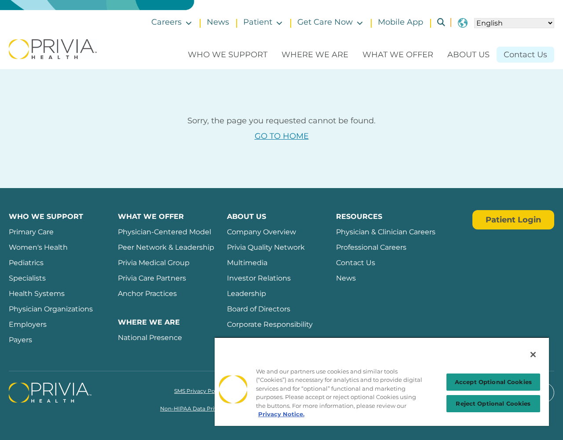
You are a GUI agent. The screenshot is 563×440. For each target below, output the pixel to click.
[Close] (533, 354)
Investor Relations (259, 278)
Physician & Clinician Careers (385, 232)
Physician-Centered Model (164, 232)
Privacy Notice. (281, 414)
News (218, 22)
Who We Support (227, 54)
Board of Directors (258, 309)
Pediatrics (26, 263)
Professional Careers (371, 247)
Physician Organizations (51, 309)
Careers (166, 22)
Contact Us (525, 54)
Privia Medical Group (154, 263)
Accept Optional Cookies (493, 381)
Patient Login (513, 220)
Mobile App (400, 22)
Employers (28, 324)
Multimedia (247, 263)
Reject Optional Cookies (493, 403)
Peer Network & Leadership (166, 247)
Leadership (246, 293)
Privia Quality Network (266, 247)
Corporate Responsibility (270, 324)
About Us (468, 54)
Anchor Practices (147, 293)
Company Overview (261, 232)
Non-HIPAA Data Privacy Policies (204, 408)
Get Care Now (325, 22)
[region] (382, 381)
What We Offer (397, 54)
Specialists (27, 278)
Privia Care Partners (152, 278)
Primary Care (31, 232)
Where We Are (315, 54)
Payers (20, 340)
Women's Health (38, 247)
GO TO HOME (282, 136)
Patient (257, 22)
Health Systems (37, 293)
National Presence (150, 337)
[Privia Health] (53, 48)
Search (437, 22)
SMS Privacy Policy (199, 391)
